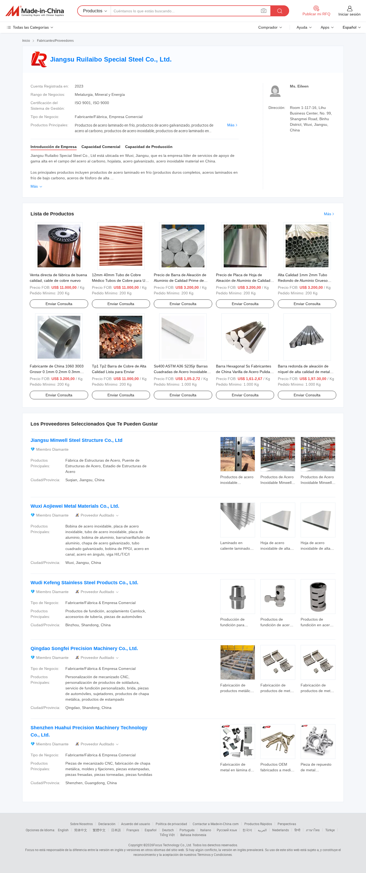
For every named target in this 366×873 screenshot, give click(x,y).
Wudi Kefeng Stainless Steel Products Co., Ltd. (84, 582)
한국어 (247, 830)
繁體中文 (99, 830)
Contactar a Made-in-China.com (216, 824)
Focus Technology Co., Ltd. (172, 845)
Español (150, 830)
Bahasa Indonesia (193, 835)
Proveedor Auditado (100, 515)
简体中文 (80, 830)
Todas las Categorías (31, 27)
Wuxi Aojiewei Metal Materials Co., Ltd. (75, 506)
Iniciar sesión (349, 14)
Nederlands (280, 830)
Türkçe (330, 830)
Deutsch (168, 830)
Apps (325, 27)
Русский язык (227, 830)
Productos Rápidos (258, 824)
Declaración (106, 824)
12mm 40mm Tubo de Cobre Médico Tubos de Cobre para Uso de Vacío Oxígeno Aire (120, 280)
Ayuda (302, 27)
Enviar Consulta (59, 304)
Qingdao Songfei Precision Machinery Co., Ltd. (84, 648)
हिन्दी (297, 830)
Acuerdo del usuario (135, 824)
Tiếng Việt (167, 835)
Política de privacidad (171, 824)
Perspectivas (287, 824)
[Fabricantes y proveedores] (34, 11)
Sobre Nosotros (81, 824)
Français (132, 830)
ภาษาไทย (313, 830)
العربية (262, 830)
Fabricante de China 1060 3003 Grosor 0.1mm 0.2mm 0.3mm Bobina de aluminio (57, 371)
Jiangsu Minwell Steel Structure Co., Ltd (76, 440)
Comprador (268, 27)
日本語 (116, 830)
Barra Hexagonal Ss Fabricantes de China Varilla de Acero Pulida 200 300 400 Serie (243, 371)
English (63, 830)
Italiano (205, 830)
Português (187, 830)
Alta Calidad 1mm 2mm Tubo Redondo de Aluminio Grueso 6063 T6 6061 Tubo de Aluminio (305, 280)
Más (230, 125)
